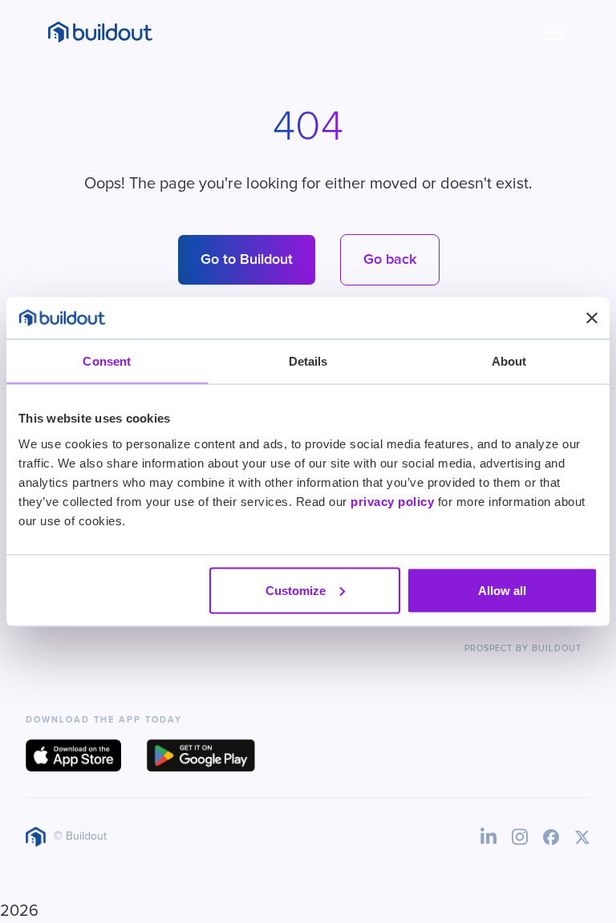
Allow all (502, 590)
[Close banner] (592, 317)
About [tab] (509, 361)
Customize (295, 590)
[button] (552, 32)
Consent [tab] (107, 361)
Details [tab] (308, 361)
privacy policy (392, 501)
